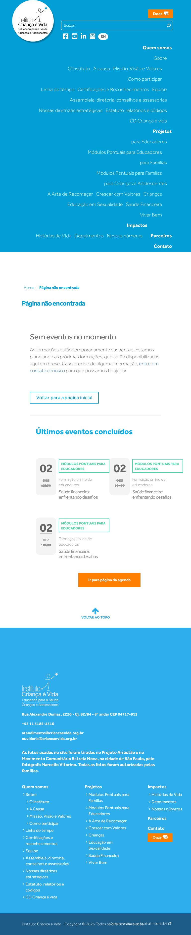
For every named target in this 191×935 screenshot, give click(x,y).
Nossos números (125, 235)
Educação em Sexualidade (95, 204)
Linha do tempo (57, 89)
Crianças (152, 194)
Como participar (145, 79)
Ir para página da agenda (109, 579)
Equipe (159, 89)
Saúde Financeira (144, 204)
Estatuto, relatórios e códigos (136, 110)
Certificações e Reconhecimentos (113, 89)
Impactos (137, 225)
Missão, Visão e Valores (137, 68)
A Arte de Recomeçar (70, 194)
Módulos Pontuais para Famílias (129, 173)
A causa (101, 68)
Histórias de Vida (53, 235)
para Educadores (149, 141)
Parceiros (161, 235)
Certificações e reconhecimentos (41, 840)
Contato (163, 246)
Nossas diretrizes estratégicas (70, 110)
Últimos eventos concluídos (84, 431)
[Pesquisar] (169, 25)
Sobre (160, 58)
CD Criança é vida (148, 120)
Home (29, 287)
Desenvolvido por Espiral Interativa (139, 923)
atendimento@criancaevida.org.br (53, 732)
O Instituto (79, 68)
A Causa (36, 808)
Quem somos (157, 47)
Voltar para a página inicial (64, 397)
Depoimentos (89, 235)
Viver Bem (151, 214)
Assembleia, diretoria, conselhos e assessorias (118, 100)
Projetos (162, 131)
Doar (157, 13)
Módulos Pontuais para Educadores (125, 152)
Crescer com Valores (118, 194)
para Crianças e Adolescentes (135, 183)
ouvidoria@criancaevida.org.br (49, 738)
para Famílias (153, 162)
